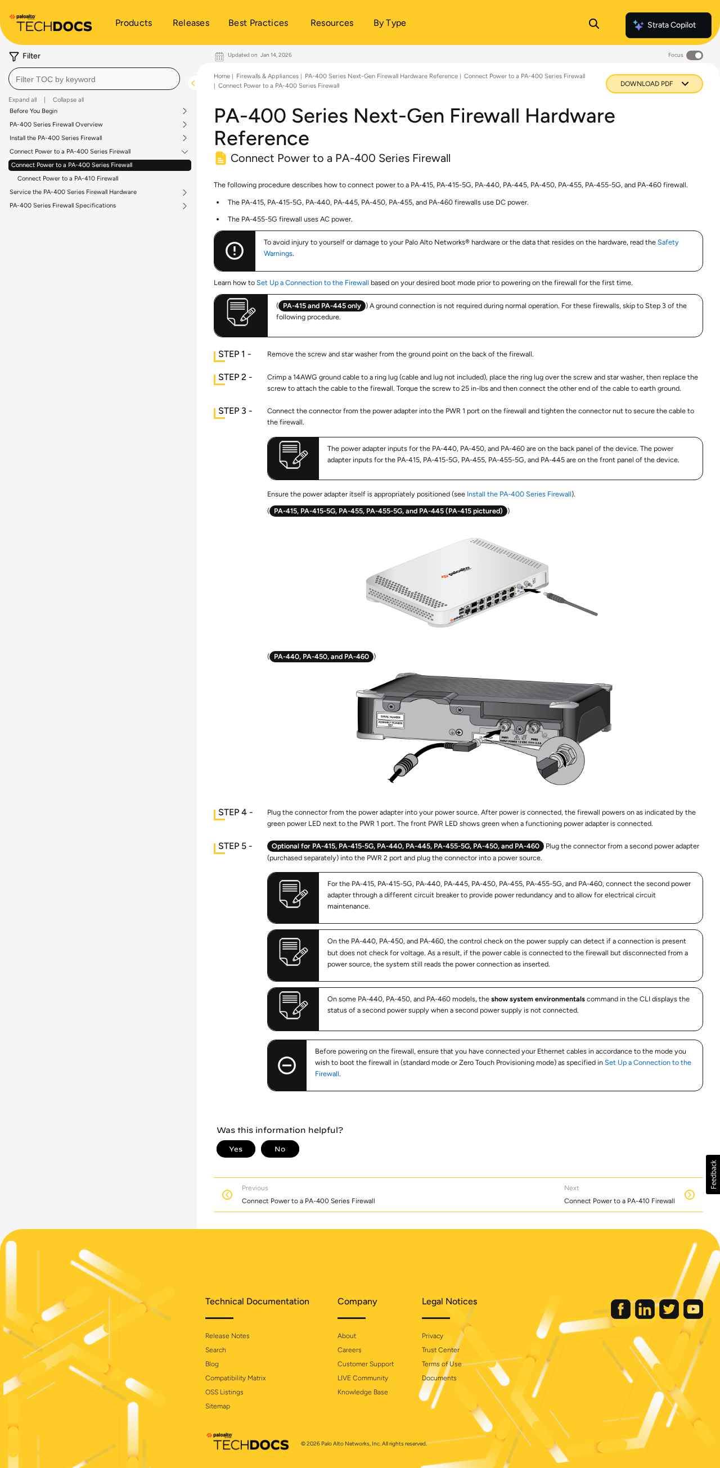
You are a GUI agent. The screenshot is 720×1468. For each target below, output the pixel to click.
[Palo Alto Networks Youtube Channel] (693, 1316)
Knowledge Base (363, 1392)
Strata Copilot (671, 25)
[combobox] (94, 78)
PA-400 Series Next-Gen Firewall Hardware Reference (381, 76)
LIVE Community (363, 1378)
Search (215, 1350)
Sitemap (217, 1406)
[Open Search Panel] (594, 25)
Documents (439, 1378)
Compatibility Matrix (235, 1378)
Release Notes (227, 1336)
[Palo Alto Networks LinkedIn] (645, 1316)
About (347, 1336)
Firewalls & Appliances (267, 76)
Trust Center (441, 1350)
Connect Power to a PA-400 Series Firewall (70, 151)
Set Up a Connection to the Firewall (312, 282)
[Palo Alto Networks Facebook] (621, 1316)
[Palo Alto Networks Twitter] (670, 1316)
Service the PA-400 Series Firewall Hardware (73, 192)
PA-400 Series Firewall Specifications (63, 205)
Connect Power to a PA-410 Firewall (67, 178)
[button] (713, 1174)
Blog (212, 1364)
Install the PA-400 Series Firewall (56, 138)
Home (222, 76)
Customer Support (366, 1364)
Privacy (432, 1336)
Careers (350, 1350)
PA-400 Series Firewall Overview (56, 124)
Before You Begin (33, 111)
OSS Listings (224, 1392)
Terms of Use (442, 1364)
